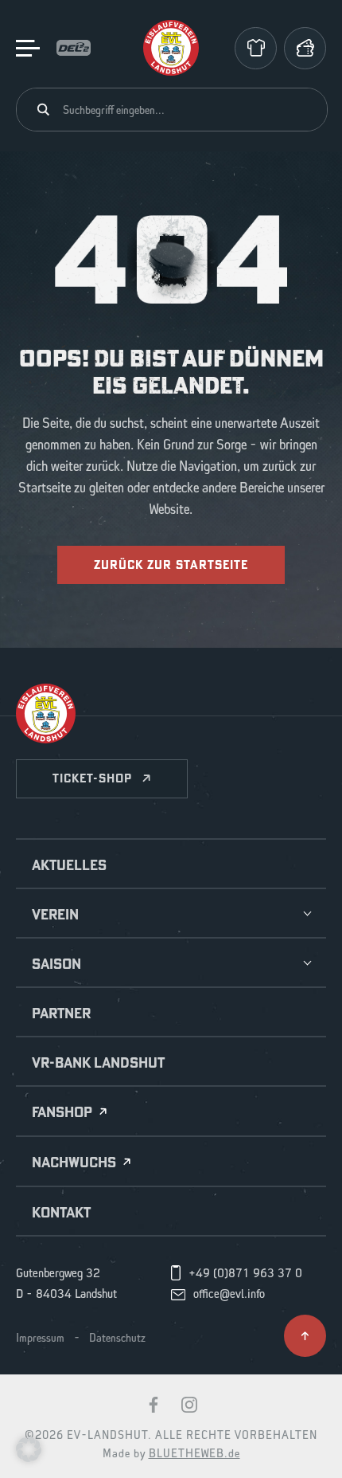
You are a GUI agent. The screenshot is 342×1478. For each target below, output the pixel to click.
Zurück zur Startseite (171, 564)
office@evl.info (229, 1294)
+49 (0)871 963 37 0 (245, 1274)
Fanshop (62, 1112)
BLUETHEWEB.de (194, 1454)
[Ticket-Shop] (305, 48)
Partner (61, 1013)
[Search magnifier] (43, 109)
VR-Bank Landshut (98, 1063)
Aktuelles (69, 865)
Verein (55, 915)
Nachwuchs (74, 1162)
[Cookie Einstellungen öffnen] (28, 1448)
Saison (56, 964)
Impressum (40, 1338)
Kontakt (61, 1213)
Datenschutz (117, 1338)
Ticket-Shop (92, 778)
